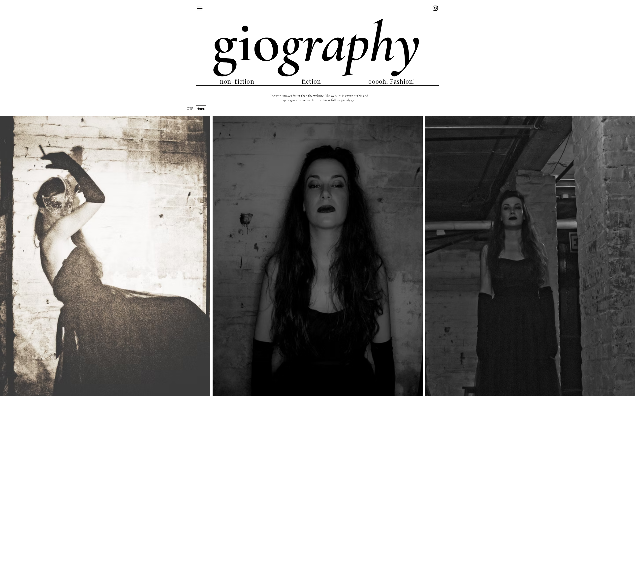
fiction (201, 109)
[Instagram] (435, 8)
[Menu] (202, 8)
